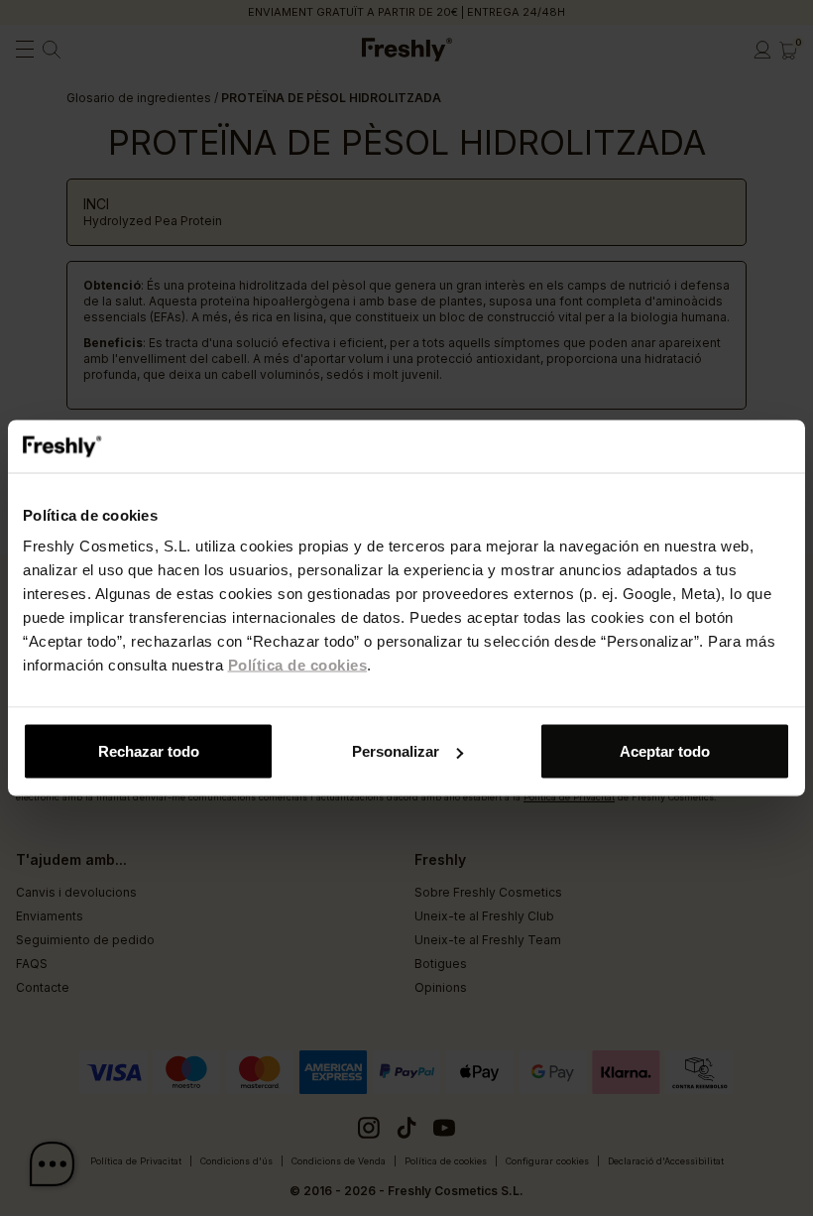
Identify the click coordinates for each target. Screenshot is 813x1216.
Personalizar (395, 751)
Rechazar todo (148, 751)
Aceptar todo (665, 751)
